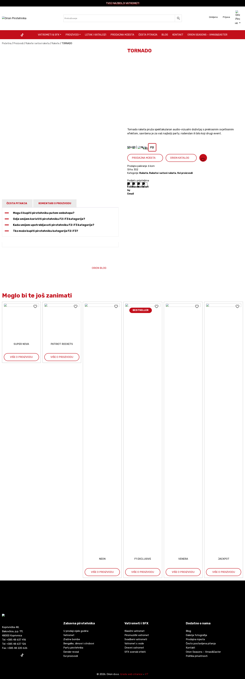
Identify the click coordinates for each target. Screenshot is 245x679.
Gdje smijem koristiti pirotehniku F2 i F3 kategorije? (49, 218)
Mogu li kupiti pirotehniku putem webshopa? (43, 212)
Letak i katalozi (95, 34)
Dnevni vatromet (134, 647)
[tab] (16, 203)
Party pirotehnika (73, 647)
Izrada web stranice (131, 674)
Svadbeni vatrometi (135, 639)
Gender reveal (71, 651)
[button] (237, 23)
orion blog (99, 268)
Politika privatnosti (197, 656)
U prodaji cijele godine (75, 631)
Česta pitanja (147, 34)
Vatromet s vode (134, 643)
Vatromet (68, 635)
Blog (165, 34)
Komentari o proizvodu (54, 203)
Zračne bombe (71, 639)
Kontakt (177, 34)
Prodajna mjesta (122, 34)
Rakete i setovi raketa (38, 43)
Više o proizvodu (21, 357)
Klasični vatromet (134, 631)
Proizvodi (72, 34)
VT (146, 674)
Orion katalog (179, 157)
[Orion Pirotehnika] (14, 18)
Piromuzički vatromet (136, 635)
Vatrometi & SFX (48, 34)
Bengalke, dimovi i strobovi (78, 643)
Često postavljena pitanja (201, 643)
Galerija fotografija (196, 635)
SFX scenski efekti (135, 651)
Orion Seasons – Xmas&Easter (207, 34)
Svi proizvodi (185, 173)
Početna (6, 43)
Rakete (56, 43)
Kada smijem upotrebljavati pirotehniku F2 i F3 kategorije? (53, 224)
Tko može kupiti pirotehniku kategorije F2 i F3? (45, 230)
